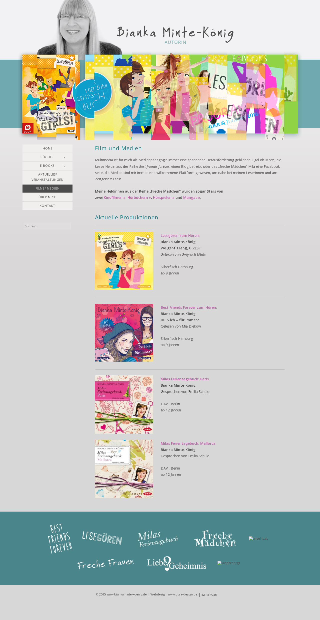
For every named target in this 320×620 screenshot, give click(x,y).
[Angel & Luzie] (259, 539)
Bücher (47, 157)
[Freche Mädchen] (215, 539)
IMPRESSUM (210, 595)
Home (47, 148)
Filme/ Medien (48, 188)
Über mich (47, 197)
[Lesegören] (102, 539)
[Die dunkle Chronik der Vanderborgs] (229, 563)
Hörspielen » (163, 197)
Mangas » (191, 197)
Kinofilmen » (115, 197)
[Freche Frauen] (107, 563)
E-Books (47, 166)
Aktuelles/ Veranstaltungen (48, 177)
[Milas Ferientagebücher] (158, 539)
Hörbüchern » (139, 197)
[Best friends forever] (60, 539)
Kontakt (47, 206)
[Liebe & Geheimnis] (177, 563)
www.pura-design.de (182, 594)
